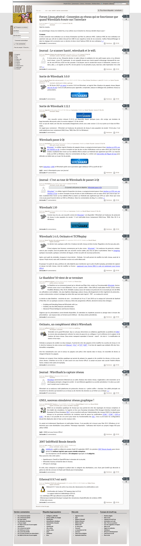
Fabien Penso (91, 483)
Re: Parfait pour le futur (23, 530)
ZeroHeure (94, 80)
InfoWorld (49, 449)
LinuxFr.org (22, 13)
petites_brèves (54, 283)
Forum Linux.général (52, 16)
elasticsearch (19, 65)
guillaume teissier (49, 281)
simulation (70, 405)
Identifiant (16, 30)
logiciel (18, 54)
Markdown (109, 43)
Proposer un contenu (21, 27)
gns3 (61, 405)
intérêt (54, 10)
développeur (53, 329)
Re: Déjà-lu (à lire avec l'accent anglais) (27, 524)
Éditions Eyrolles (79, 522)
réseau (65, 405)
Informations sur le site (109, 521)
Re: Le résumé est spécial (24, 515)
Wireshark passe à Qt (52, 139)
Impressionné (21, 526)
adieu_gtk (18, 59)
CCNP (111, 414)
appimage (18, 67)
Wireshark (50, 147)
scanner (18, 68)
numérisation (81, 55)
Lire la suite (42, 43)
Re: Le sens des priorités (24, 531)
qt (16, 56)
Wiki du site (107, 526)
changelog (116, 250)
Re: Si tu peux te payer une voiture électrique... (29, 533)
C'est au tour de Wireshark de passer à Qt (74, 179)
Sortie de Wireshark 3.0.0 (54, 76)
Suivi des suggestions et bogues (112, 524)
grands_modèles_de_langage (53, 517)
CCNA (105, 414)
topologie (76, 405)
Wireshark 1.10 (48, 207)
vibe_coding (49, 528)
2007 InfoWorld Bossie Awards (57, 441)
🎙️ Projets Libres (107, 3)
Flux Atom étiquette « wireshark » (111, 10)
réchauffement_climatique (53, 521)
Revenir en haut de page (42, 506)
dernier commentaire (62, 10)
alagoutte (47, 110)
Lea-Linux (77, 531)
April (76, 517)
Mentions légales (108, 515)
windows (68, 55)
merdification (49, 519)
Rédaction (96, 3)
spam (47, 531)
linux (64, 55)
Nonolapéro (48, 143)
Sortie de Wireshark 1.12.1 (54, 106)
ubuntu (18, 62)
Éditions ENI (78, 524)
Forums (88, 3)
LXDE (52, 166)
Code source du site (109, 533)
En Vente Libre (78, 526)
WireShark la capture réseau (67, 372)
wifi (61, 55)
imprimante (74, 55)
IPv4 (74, 345)
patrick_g (77, 328)
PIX (68, 412)
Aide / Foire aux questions (110, 522)
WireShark (50, 380)
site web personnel (60, 54)
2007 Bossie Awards (105, 449)
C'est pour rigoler (22, 522)
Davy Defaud (86, 80)
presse (51, 446)
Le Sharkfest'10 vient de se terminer (61, 277)
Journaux (75, 3)
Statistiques (107, 530)
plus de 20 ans (52, 87)
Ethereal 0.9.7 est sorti (52, 479)
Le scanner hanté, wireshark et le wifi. (73, 50)
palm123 (101, 80)
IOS (93, 416)
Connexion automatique (21, 40)
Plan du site (107, 535)
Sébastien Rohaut (49, 54)
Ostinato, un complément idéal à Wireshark (65, 324)
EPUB (117, 43)
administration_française (52, 522)
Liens (82, 3)
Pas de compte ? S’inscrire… (21, 47)
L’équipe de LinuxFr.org (110, 519)
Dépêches (67, 3)
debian (18, 60)
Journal (43, 50)
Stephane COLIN (49, 483)
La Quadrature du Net (80, 530)
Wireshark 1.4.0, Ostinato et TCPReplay (63, 236)
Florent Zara (78, 281)
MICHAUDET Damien (51, 404)
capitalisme (49, 533)
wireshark (52, 24)
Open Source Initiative (81, 533)
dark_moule (48, 445)
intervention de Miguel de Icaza (107, 154)
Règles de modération (109, 528)
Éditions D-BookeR (80, 519)
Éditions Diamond (79, 521)
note (50, 10)
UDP (85, 345)
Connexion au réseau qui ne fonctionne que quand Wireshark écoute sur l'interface (78, 18)
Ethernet (69, 345)
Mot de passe (17, 35)
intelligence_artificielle (52, 515)
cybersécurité (49, 526)
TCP (80, 345)
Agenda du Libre (79, 515)
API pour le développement (111, 531)
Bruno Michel (94, 404)
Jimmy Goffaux (49, 376)
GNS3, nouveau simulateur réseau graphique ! (66, 400)
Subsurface (46, 166)
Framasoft (77, 528)
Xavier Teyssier (115, 80)
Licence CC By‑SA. (67, 23)
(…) (102, 41)
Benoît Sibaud (48, 80)
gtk (17, 57)
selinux (18, 64)
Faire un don (107, 517)
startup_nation (50, 530)
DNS (117, 332)
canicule (48, 524)
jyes (46, 23)
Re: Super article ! (22, 519)
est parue (63, 85)
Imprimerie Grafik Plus (80, 535)
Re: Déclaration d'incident (24, 521)
